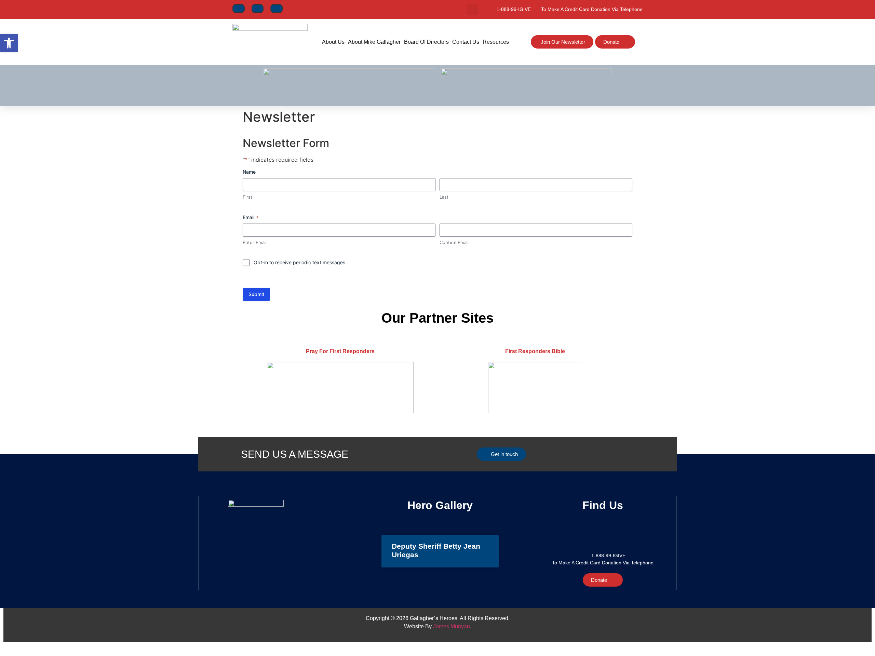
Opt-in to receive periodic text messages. (300, 262)
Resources (496, 42)
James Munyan (451, 626)
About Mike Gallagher (374, 42)
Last (444, 197)
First (247, 197)
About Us (333, 42)
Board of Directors (426, 42)
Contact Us (465, 42)
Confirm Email (454, 242)
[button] (472, 9)
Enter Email (255, 242)
